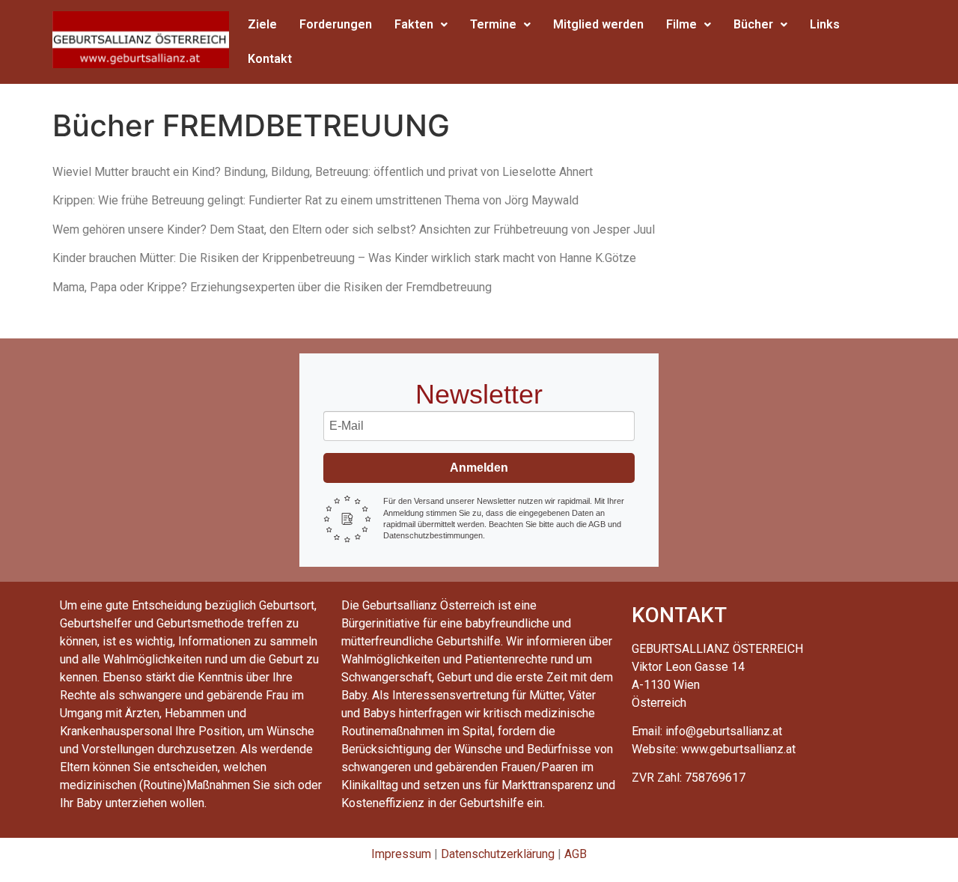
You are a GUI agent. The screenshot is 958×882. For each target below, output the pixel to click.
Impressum (401, 854)
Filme (681, 24)
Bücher (753, 24)
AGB (575, 854)
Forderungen (335, 24)
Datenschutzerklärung (498, 854)
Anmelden (479, 467)
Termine (493, 24)
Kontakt (270, 59)
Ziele (262, 24)
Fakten (413, 24)
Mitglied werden (598, 24)
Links (825, 24)
